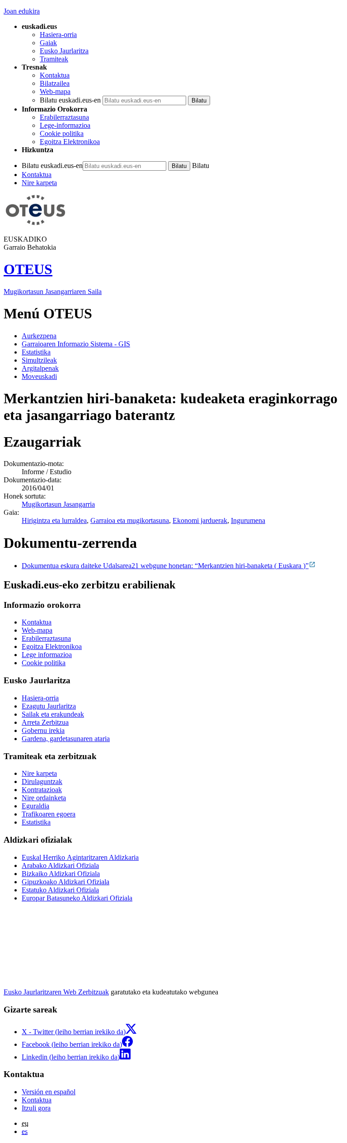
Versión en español (48, 1092)
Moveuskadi (39, 376)
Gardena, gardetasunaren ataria (66, 738)
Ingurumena (248, 520)
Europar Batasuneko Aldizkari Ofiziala (77, 898)
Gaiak (48, 43)
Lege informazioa (47, 654)
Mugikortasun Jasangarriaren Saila (53, 291)
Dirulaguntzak (42, 781)
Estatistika (36, 352)
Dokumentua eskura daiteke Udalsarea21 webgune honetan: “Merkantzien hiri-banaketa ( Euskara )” (165, 565)
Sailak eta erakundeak (53, 714)
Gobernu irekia (43, 730)
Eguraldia (35, 806)
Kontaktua (55, 75)
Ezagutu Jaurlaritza (49, 706)
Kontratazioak (42, 789)
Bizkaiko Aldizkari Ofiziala (61, 873)
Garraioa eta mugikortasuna (129, 520)
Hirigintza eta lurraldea (54, 520)
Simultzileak (39, 360)
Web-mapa (55, 91)
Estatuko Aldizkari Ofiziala (60, 890)
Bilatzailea (55, 83)
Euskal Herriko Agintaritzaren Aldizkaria (80, 857)
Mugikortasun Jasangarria (58, 504)
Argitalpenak (40, 368)
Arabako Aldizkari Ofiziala (60, 865)
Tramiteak (54, 59)
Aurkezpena (39, 336)
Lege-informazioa (65, 125)
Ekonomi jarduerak (200, 520)
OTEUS (28, 269)
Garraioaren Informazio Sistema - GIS (76, 344)
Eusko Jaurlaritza (64, 51)
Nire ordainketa (44, 798)
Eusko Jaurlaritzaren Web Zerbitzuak (56, 992)
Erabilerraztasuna (64, 117)
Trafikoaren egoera (48, 814)
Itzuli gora (36, 1108)
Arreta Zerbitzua (45, 722)
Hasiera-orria (58, 34)
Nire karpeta (39, 183)
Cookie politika (62, 133)
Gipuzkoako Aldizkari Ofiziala (65, 882)
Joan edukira (22, 11)
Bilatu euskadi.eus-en (70, 100)
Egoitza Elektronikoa (70, 141)
